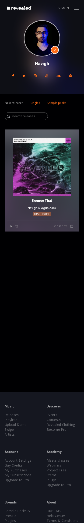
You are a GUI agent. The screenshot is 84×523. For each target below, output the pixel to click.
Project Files (56, 470)
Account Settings (18, 460)
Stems (52, 475)
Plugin (51, 480)
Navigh (33, 208)
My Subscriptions (18, 475)
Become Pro (56, 429)
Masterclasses (58, 460)
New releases (14, 103)
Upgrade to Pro (17, 480)
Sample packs (56, 103)
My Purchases (16, 470)
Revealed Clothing (61, 424)
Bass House (42, 214)
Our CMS (54, 511)
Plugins (10, 520)
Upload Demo (16, 424)
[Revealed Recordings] (19, 8)
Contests (54, 419)
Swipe (9, 429)
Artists (10, 434)
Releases (12, 415)
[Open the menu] (77, 8)
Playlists (11, 419)
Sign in (63, 8)
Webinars (54, 465)
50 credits (60, 226)
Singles (35, 103)
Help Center (56, 515)
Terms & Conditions (62, 520)
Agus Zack (48, 208)
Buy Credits (14, 465)
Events (52, 415)
